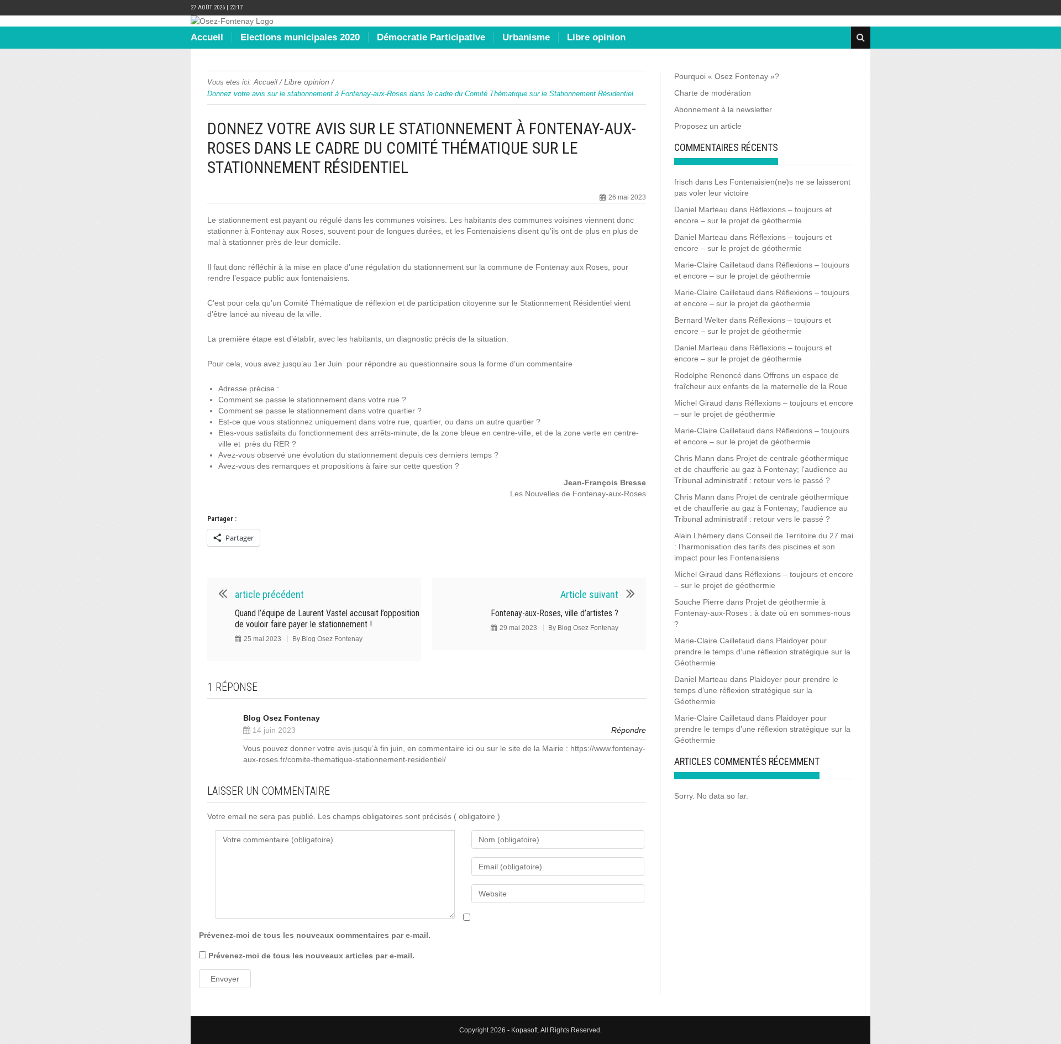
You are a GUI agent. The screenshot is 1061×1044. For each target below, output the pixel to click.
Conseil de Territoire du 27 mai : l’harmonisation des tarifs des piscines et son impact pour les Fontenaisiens (763, 546)
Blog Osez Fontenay (332, 639)
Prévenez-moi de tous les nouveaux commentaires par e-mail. (314, 935)
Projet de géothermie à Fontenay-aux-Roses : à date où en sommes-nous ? (762, 612)
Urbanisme (526, 37)
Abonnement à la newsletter (723, 109)
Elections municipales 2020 (300, 37)
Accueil (207, 37)
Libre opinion (596, 37)
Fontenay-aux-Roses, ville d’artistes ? (554, 613)
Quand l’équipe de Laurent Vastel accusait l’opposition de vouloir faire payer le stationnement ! (327, 618)
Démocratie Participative (431, 37)
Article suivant (589, 594)
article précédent (269, 594)
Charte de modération (712, 92)
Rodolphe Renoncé (708, 375)
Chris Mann (694, 458)
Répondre (628, 730)
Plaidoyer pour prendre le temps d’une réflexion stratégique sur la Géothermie (762, 651)
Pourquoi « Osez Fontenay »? (726, 76)
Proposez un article (708, 126)
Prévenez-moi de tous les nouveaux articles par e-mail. (311, 955)
